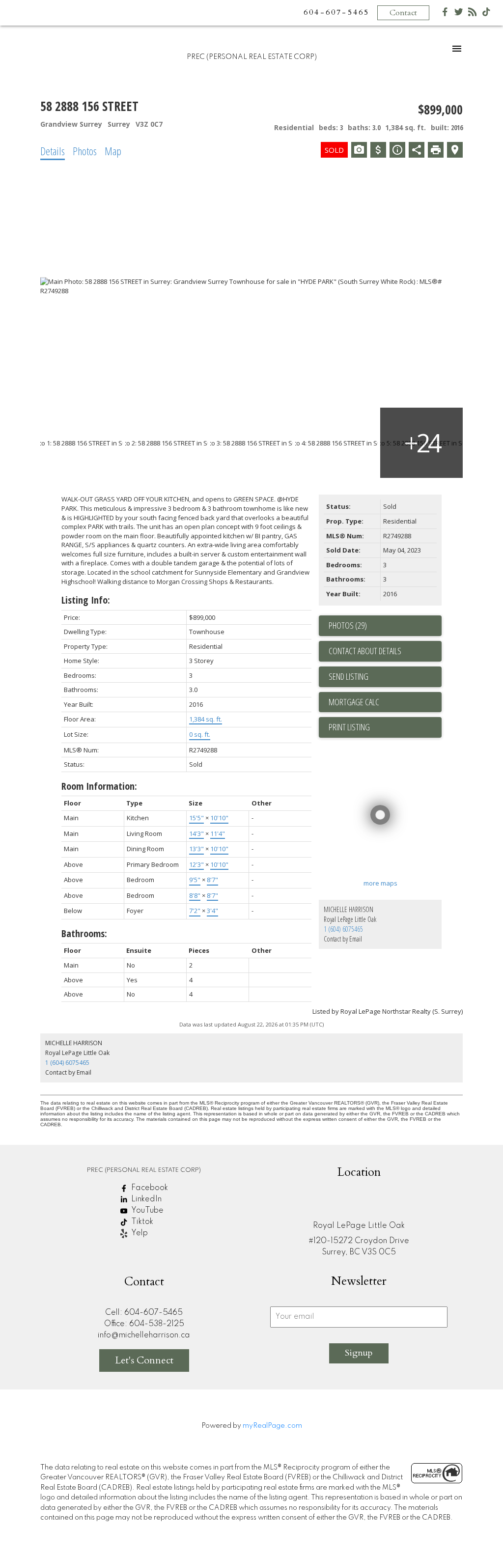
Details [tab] (52, 150)
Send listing (348, 676)
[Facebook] (445, 14)
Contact (403, 12)
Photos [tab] (85, 150)
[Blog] (472, 14)
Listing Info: (85, 600)
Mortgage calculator (385, 702)
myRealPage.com (272, 1425)
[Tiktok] (486, 14)
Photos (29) (348, 625)
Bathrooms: (84, 933)
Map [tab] (113, 150)
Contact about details (365, 651)
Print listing (349, 727)
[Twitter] (458, 14)
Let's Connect (144, 1360)
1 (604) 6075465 (343, 929)
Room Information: (99, 786)
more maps (380, 883)
